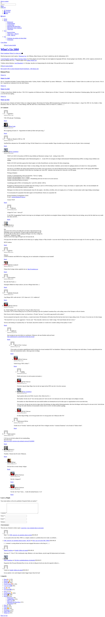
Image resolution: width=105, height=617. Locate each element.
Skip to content (4, 1)
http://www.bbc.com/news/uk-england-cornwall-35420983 (19, 441)
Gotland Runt (10, 25)
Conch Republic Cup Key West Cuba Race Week (13, 59)
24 (21, 53)
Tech (5, 31)
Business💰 (7, 581)
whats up (17, 53)
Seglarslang (10, 39)
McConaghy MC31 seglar (7, 68)
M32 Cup (9, 600)
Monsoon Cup (22, 56)
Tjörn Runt (10, 29)
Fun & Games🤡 (8, 584)
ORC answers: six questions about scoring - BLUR (17, 540)
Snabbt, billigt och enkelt (21, 550)
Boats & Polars (11, 32)
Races (5, 20)
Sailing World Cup (32, 60)
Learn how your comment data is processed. (32, 528)
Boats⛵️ (6, 579)
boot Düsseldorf (19, 63)
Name (3, 516)
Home (5, 19)
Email (3, 519)
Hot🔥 (6, 588)
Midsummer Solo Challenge (14, 28)
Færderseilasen (11, 23)
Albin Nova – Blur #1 (13, 33)
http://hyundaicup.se (33, 269)
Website (3, 522)
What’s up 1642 (5, 99)
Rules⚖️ (6, 606)
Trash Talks (7, 611)
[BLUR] (3, 7)
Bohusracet (10, 22)
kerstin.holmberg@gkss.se (18, 197)
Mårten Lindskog (8, 550)
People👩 (6, 594)
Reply (5, 120)
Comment (4, 513)
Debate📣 (6, 582)
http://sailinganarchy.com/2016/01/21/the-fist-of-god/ (20, 336)
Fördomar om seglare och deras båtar (16, 38)
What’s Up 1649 (5, 78)
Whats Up (12, 53)
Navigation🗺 (7, 589)
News (5, 591)
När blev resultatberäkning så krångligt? (25, 560)
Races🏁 (6, 596)
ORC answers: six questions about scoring (21, 535)
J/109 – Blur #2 (11, 35)
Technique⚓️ (7, 610)
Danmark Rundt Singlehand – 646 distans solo (26, 68)
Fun (5, 36)
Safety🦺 (6, 608)
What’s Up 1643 (5, 89)
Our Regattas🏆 (8, 593)
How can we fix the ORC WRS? (41, 540)
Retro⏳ (6, 605)
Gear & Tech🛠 (8, 585)
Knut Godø (12, 126)
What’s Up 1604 (10, 49)
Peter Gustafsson (5, 53)
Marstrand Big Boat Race (13, 26)
